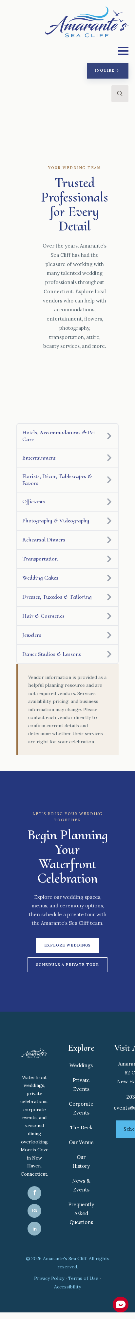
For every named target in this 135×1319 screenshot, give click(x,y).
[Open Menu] (123, 51)
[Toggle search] (119, 93)
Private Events (81, 1084)
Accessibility (67, 1287)
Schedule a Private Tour (67, 964)
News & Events (81, 1185)
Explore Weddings (67, 945)
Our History (81, 1161)
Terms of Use (84, 1278)
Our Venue (81, 1142)
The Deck (81, 1127)
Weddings (81, 1065)
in (34, 1229)
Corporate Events (81, 1108)
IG (34, 1210)
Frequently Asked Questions (81, 1213)
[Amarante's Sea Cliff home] (34, 1053)
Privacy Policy (50, 1278)
